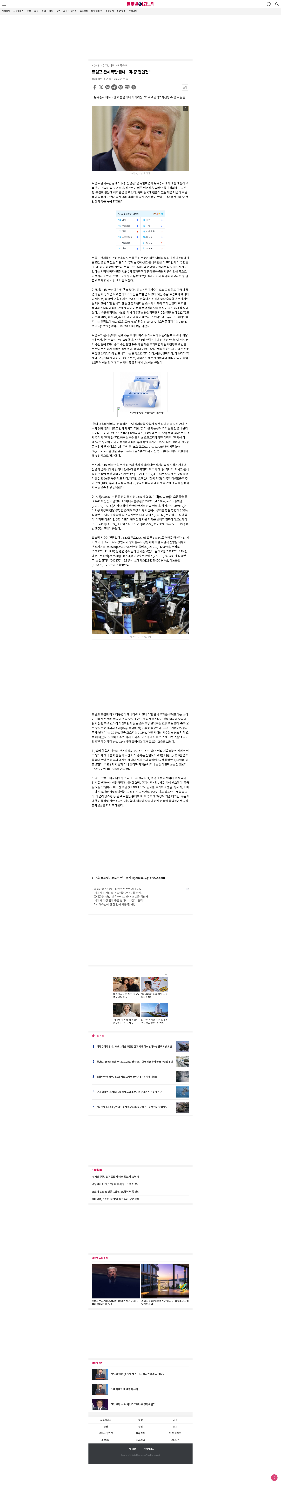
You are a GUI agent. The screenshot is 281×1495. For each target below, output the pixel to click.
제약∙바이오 (96, 11)
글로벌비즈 (18, 11)
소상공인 (110, 11)
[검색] (277, 4)
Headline (97, 1169)
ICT (58, 11)
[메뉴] (4, 4)
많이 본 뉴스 (98, 1035)
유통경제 (84, 11)
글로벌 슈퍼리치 (100, 1258)
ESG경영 (121, 11)
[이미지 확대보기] (185, 108)
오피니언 (133, 11)
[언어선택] (269, 4)
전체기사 (6, 11)
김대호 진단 (97, 1363)
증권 (44, 11)
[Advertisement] (140, 36)
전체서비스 (149, 1449)
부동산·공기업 (69, 11)
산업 (51, 11)
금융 (36, 11)
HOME (95, 65)
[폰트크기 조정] (185, 87)
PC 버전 (132, 1449)
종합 (29, 11)
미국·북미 (122, 65)
